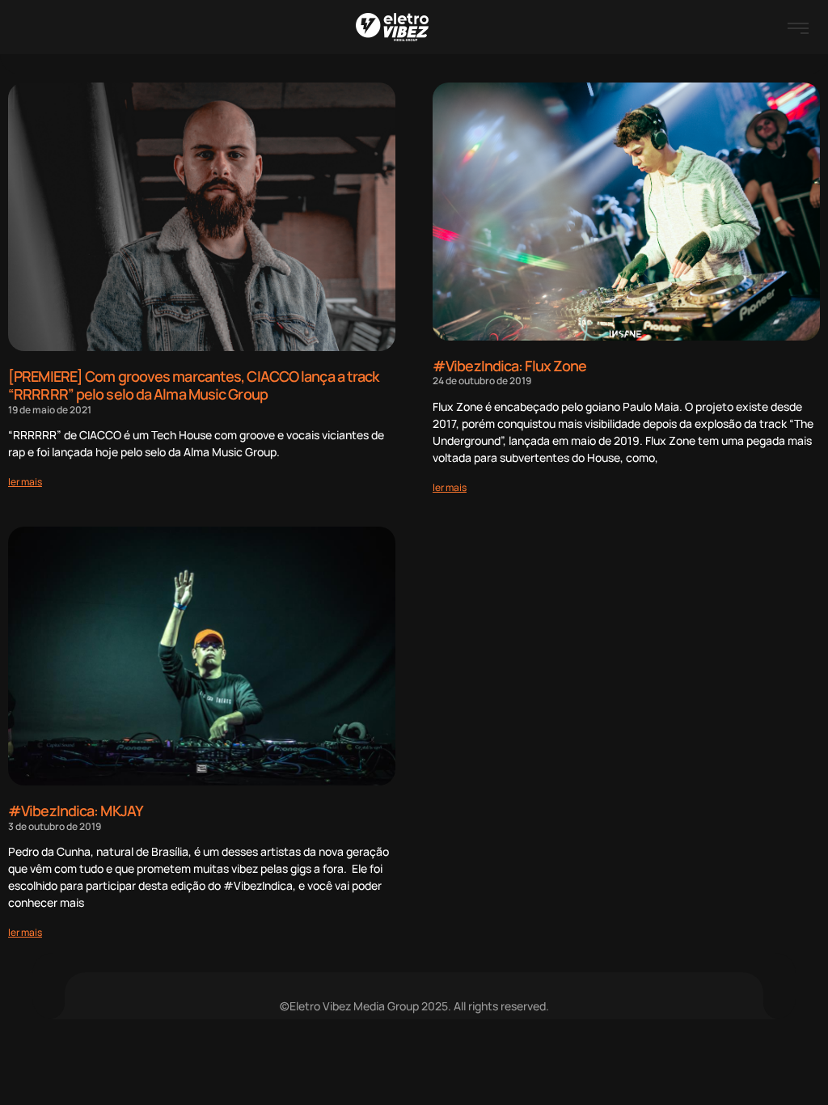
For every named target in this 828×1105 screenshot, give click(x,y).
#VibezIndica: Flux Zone (509, 365)
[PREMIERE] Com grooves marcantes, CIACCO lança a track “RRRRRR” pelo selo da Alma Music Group (193, 385)
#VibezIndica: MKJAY (75, 810)
